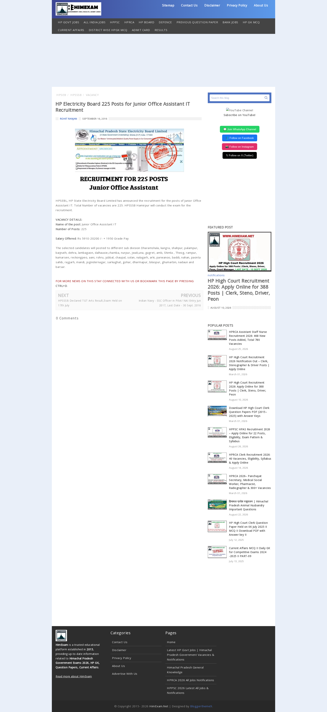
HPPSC (115, 22)
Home (171, 642)
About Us (261, 5)
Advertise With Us (124, 673)
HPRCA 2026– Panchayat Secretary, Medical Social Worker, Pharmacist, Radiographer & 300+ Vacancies (250, 482)
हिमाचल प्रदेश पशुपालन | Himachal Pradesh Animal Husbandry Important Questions (248, 505)
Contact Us (189, 5)
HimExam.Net (158, 706)
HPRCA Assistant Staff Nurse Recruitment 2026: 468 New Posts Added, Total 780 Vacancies (248, 337)
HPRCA (129, 22)
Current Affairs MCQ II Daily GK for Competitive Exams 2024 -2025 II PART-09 (249, 552)
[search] (266, 98)
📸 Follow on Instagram (239, 146)
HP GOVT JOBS (68, 22)
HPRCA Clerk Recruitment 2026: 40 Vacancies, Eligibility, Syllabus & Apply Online (250, 458)
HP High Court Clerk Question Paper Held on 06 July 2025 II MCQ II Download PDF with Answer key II (248, 528)
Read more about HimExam (74, 676)
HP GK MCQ (251, 22)
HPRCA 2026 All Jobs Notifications (190, 680)
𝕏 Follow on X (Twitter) (239, 155)
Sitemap (168, 5)
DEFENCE (165, 22)
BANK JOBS (230, 22)
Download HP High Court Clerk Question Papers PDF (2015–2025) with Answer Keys (249, 412)
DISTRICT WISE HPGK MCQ (108, 30)
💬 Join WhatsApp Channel (239, 129)
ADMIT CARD (141, 30)
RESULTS (161, 30)
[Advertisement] (163, 60)
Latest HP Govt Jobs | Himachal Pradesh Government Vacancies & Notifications (190, 654)
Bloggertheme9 (201, 706)
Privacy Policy (237, 5)
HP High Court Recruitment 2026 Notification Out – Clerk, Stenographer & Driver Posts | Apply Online (249, 363)
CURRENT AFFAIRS (71, 30)
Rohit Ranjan (68, 118)
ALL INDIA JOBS (94, 22)
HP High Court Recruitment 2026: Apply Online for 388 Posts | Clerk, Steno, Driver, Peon (239, 289)
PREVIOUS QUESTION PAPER (197, 22)
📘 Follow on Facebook (240, 137)
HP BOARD (146, 22)
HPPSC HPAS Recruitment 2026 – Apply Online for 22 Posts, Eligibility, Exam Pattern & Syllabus (249, 435)
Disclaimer (212, 5)
